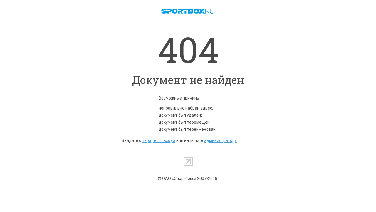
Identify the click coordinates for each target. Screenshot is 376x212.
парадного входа (158, 140)
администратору (220, 140)
